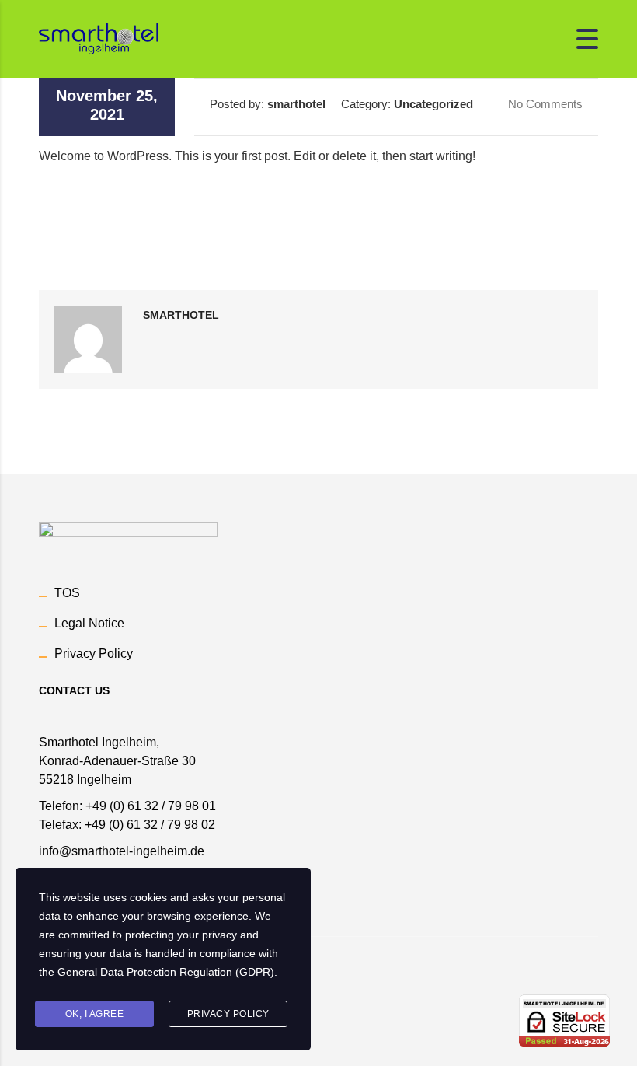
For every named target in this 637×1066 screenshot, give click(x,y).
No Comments (544, 103)
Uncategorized (433, 103)
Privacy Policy (93, 653)
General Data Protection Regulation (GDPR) (165, 972)
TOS (67, 592)
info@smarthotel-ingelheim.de (121, 851)
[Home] (98, 37)
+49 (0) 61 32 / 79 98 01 (150, 806)
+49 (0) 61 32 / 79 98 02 (150, 824)
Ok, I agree (94, 1013)
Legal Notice (89, 623)
